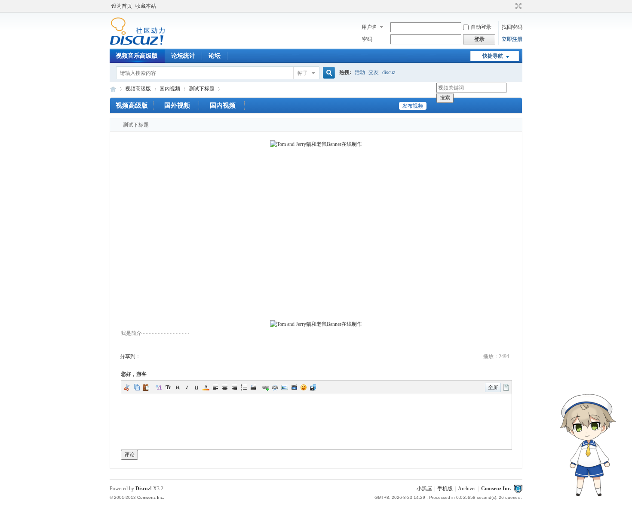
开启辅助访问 (510, 6)
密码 (367, 39)
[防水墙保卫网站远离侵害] (518, 489)
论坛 (215, 56)
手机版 (445, 489)
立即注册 (512, 39)
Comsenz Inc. (496, 489)
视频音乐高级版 (137, 56)
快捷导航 (492, 56)
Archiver (467, 489)
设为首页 (121, 6)
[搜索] (327, 73)
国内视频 (170, 89)
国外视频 (177, 105)
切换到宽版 (517, 6)
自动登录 (481, 27)
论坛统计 (183, 56)
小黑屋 (424, 489)
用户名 (369, 27)
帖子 (303, 73)
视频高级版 (138, 89)
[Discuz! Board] (137, 43)
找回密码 (512, 27)
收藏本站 (145, 6)
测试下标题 (202, 89)
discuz (388, 72)
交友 (373, 72)
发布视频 (412, 106)
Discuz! (143, 489)
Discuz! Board (113, 89)
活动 (360, 72)
